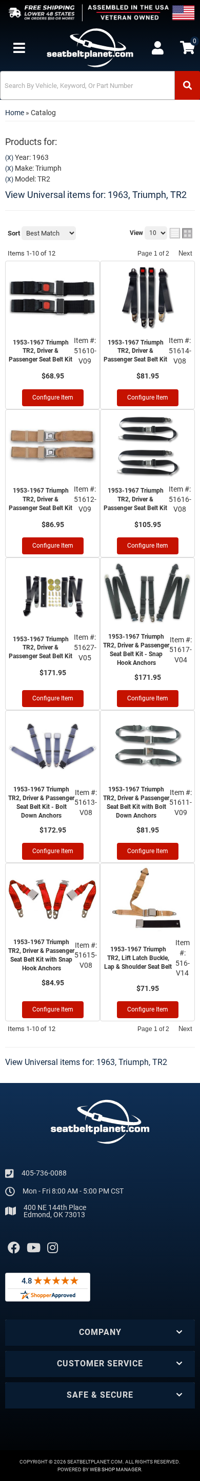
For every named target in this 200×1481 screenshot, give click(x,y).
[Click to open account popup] (157, 47)
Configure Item (52, 397)
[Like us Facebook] (14, 1248)
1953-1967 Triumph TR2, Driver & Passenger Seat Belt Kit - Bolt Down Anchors (41, 802)
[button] (100, 85)
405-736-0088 (44, 1173)
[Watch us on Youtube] (34, 1248)
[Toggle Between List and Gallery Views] (181, 233)
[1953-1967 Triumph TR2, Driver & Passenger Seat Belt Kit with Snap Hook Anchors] (52, 899)
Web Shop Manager (115, 1469)
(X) (9, 157)
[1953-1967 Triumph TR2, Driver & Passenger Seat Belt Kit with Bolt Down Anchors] (147, 746)
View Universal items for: (96, 194)
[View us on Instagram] (52, 1248)
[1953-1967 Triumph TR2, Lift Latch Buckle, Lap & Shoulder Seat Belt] (147, 899)
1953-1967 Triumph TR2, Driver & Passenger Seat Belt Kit (40, 351)
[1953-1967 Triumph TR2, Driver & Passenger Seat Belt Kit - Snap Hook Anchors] (147, 594)
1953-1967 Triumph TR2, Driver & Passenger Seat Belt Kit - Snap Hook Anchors (136, 649)
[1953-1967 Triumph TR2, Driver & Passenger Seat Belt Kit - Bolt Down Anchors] (52, 746)
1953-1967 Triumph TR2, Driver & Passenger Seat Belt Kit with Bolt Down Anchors (136, 802)
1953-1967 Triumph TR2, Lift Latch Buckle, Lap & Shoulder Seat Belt (138, 958)
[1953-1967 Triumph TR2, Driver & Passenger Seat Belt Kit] (52, 297)
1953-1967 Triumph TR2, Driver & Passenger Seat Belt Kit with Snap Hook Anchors (41, 954)
